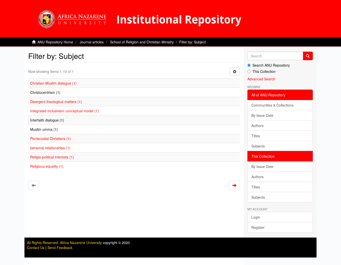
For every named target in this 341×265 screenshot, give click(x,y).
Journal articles (92, 41)
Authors (257, 125)
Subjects (258, 145)
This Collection (264, 71)
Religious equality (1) (46, 166)
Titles (255, 135)
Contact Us (35, 247)
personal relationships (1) (50, 147)
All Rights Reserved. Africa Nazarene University (65, 242)
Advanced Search (261, 78)
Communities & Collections (272, 105)
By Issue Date (262, 115)
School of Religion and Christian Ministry (142, 41)
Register (258, 227)
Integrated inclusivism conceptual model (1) (64, 110)
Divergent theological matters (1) (56, 101)
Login (255, 217)
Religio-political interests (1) (52, 156)
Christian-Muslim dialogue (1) (53, 83)
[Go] (308, 56)
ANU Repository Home (55, 41)
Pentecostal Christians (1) (50, 138)
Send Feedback (59, 247)
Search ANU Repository (271, 65)
